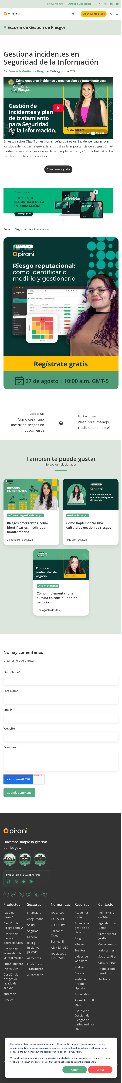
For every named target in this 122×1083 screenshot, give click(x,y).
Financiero (34, 912)
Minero (32, 937)
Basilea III (57, 941)
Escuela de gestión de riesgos (82, 927)
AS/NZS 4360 (59, 947)
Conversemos (55, 4)
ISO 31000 (57, 912)
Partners (104, 979)
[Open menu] (117, 14)
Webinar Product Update (80, 983)
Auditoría (9, 994)
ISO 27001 (57, 919)
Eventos (80, 950)
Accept (74, 1069)
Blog (78, 938)
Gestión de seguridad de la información (13, 953)
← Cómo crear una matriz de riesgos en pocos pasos (27, 424)
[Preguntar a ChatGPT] (8, 881)
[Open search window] (111, 14)
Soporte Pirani (108, 956)
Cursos (79, 973)
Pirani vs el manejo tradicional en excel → (96, 425)
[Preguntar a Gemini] (23, 881)
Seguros (32, 931)
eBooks (80, 944)
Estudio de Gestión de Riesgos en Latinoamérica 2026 (84, 1020)
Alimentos (34, 958)
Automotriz (35, 975)
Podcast (80, 967)
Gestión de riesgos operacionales (13, 938)
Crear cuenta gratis (94, 13)
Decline (100, 1069)
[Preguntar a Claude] (31, 881)
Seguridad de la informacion (32, 229)
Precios (8, 1000)
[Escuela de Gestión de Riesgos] (61, 422)
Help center (106, 950)
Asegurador (35, 919)
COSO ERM (58, 925)
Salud (31, 925)
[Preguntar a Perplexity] (16, 881)
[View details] (100, 4)
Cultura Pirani (107, 963)
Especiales (82, 994)
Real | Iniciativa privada (33, 947)
